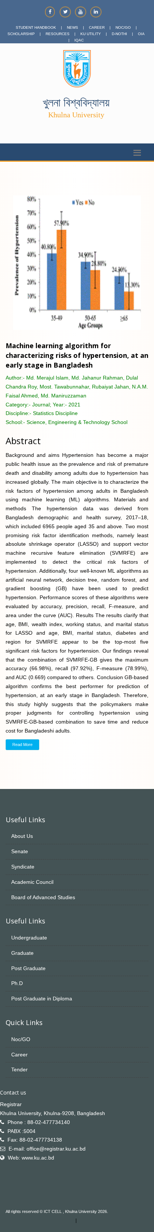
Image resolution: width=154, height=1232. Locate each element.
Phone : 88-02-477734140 (38, 1122)
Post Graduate (28, 968)
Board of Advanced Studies (43, 897)
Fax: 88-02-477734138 (34, 1140)
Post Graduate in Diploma (41, 999)
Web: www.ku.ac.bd (31, 1158)
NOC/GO (123, 27)
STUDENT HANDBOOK (36, 27)
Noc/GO (20, 1039)
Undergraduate (29, 938)
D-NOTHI (119, 34)
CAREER (97, 27)
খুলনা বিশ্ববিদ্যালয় (76, 102)
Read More (22, 744)
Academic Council (32, 882)
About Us (22, 836)
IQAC (79, 40)
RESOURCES (58, 34)
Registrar (11, 1104)
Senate (19, 851)
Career (19, 1055)
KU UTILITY (90, 34)
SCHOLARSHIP (21, 34)
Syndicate (22, 867)
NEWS (72, 27)
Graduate (22, 953)
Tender (19, 1069)
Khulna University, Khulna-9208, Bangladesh (52, 1113)
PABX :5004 (21, 1131)
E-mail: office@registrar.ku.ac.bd (47, 1149)
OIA (141, 34)
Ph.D (17, 983)
